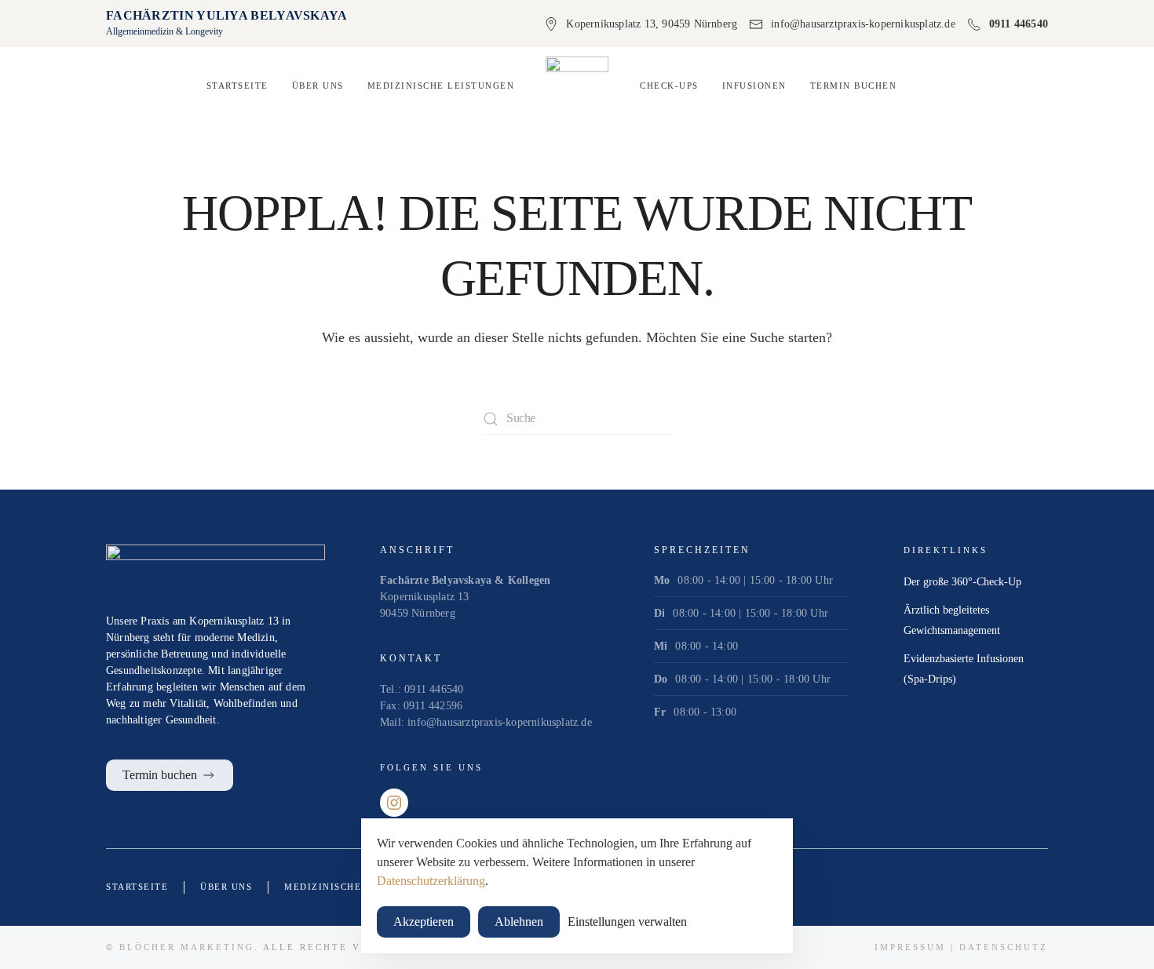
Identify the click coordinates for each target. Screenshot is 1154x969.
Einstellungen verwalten (627, 921)
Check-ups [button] (669, 85)
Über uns (318, 85)
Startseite (237, 85)
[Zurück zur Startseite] (577, 86)
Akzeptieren (423, 921)
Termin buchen (853, 85)
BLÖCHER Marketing (186, 947)
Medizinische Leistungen (358, 886)
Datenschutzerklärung (431, 880)
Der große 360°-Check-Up (962, 582)
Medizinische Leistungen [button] (441, 85)
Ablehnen (519, 921)
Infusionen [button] (754, 85)
